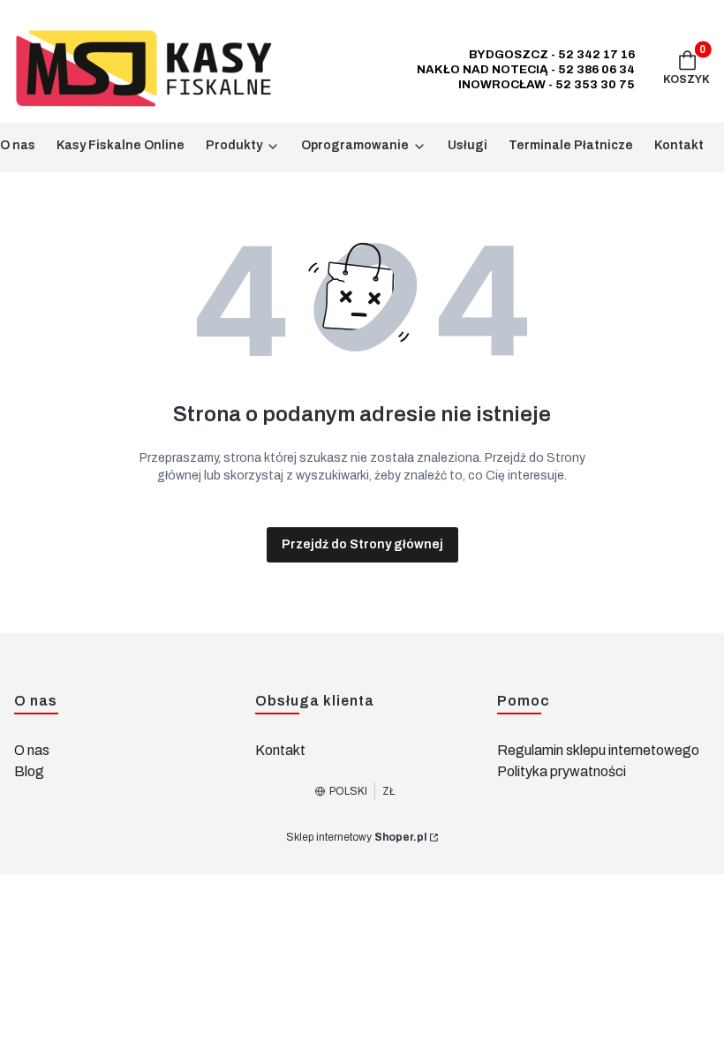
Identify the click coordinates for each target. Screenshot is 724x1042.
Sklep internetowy (356, 837)
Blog (29, 771)
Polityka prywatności (561, 771)
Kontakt (280, 750)
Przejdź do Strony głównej (362, 544)
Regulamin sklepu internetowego (598, 750)
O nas (31, 750)
